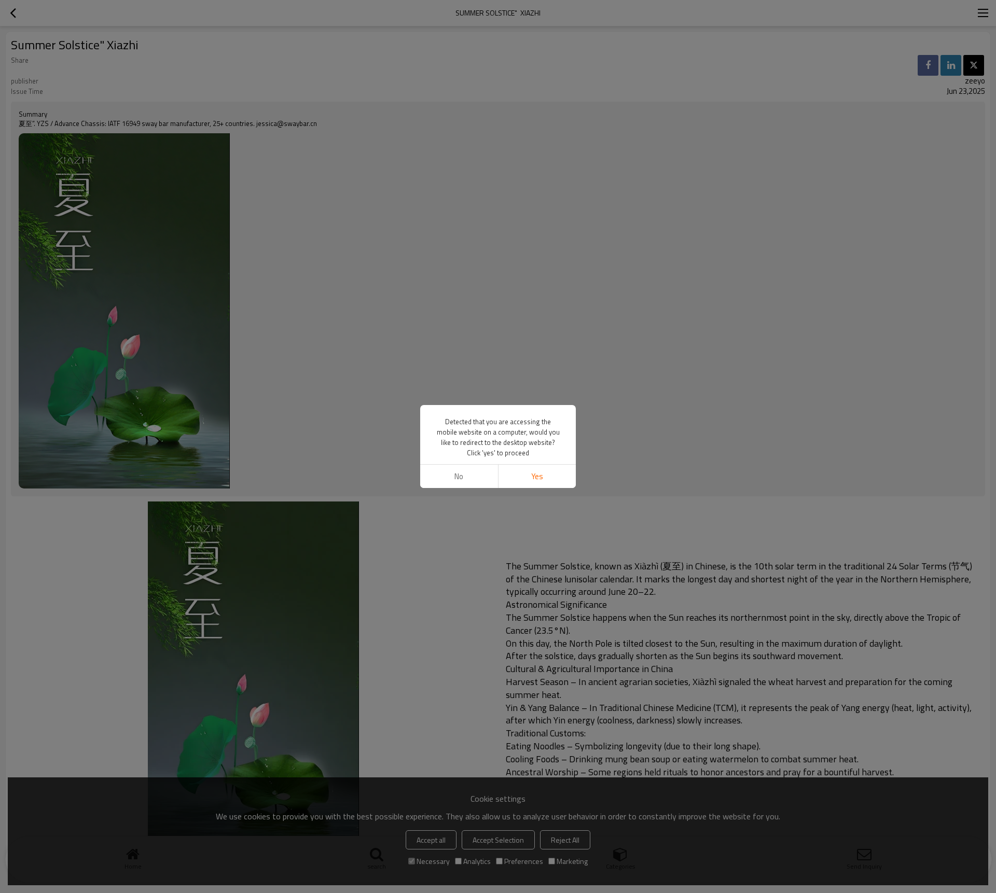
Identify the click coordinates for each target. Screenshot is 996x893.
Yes (537, 476)
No (458, 476)
